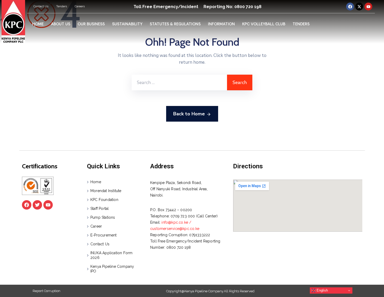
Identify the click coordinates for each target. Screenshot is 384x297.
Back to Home (189, 114)
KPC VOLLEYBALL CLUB (263, 24)
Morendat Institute (105, 191)
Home (95, 182)
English (322, 290)
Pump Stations (102, 217)
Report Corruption (46, 291)
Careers (80, 6)
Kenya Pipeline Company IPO (112, 268)
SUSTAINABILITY (127, 24)
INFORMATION (221, 24)
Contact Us (40, 6)
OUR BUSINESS (91, 24)
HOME (38, 24)
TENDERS (301, 24)
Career (96, 226)
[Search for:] (179, 82)
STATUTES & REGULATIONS (175, 24)
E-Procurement (103, 235)
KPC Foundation (104, 200)
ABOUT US (60, 24)
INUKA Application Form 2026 (111, 255)
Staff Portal (99, 208)
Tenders (61, 6)
